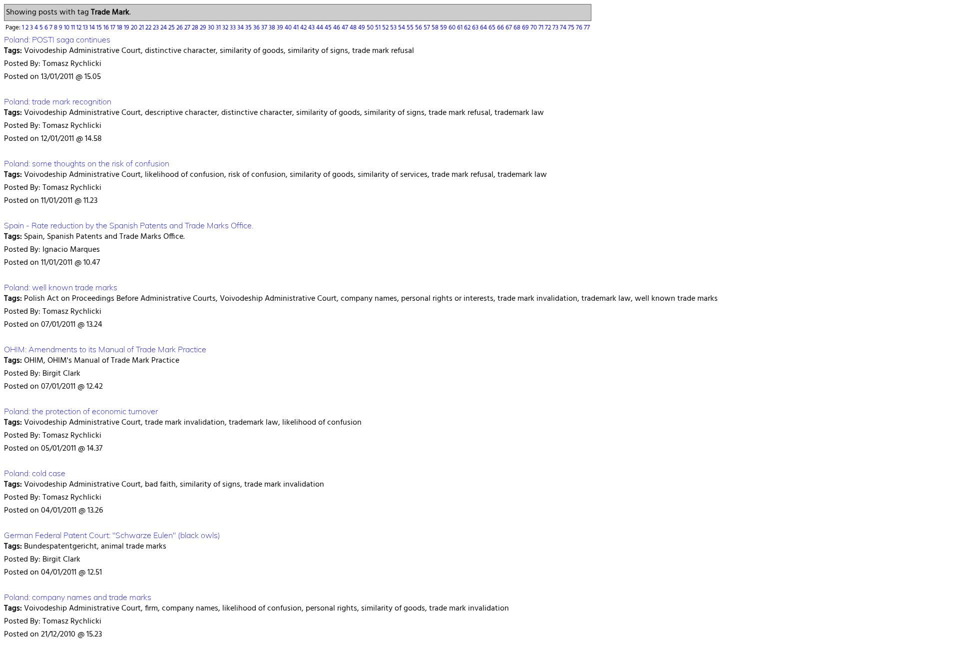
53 (394, 27)
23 (156, 27)
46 (337, 27)
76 (580, 27)
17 (113, 27)
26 (180, 27)
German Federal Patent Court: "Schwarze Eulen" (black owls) (112, 535)
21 (142, 27)
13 (86, 27)
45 (329, 27)
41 (296, 27)
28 (196, 27)
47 (346, 27)
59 (444, 27)
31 (219, 27)
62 (468, 27)
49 (362, 27)
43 (312, 27)
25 (172, 27)
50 (371, 27)
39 (281, 27)
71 (541, 27)
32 (226, 27)
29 (204, 27)
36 (257, 27)
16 (106, 27)
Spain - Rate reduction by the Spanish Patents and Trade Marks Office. (128, 225)
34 (241, 27)
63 (476, 27)
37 (265, 27)
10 (67, 27)
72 (548, 27)
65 (492, 27)
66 (501, 27)
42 (304, 27)
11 (73, 27)
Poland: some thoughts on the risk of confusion (86, 163)
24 (164, 27)
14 (92, 27)
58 (436, 27)
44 (320, 27)
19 (127, 27)
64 (484, 27)
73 (556, 27)
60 (453, 27)
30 (212, 27)
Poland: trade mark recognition (57, 101)
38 (273, 27)
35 (249, 27)
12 (79, 27)
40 (289, 27)
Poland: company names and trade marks (77, 597)
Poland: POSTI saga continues (57, 39)
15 (99, 27)
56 (419, 27)
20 (135, 27)
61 (460, 27)
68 (517, 27)
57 (428, 27)
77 (587, 27)
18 (120, 27)
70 (534, 27)
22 (149, 27)
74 (564, 27)
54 (402, 27)
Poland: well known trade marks (60, 287)
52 (386, 27)
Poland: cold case (34, 473)
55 (411, 27)
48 (354, 27)
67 (509, 27)
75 (572, 27)
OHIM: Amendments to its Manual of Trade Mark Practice (105, 349)
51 (378, 27)
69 (526, 27)
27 (188, 27)
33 (233, 27)
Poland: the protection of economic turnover (81, 411)
